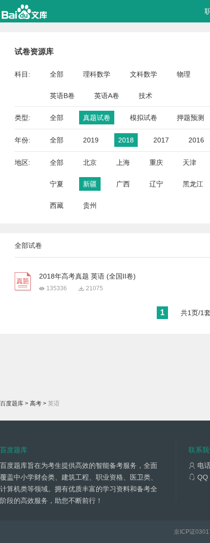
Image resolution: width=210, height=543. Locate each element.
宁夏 (56, 184)
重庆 (156, 162)
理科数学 (96, 74)
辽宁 (156, 184)
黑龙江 (193, 184)
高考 (36, 403)
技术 (145, 96)
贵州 (90, 205)
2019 (91, 140)
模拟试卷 (143, 117)
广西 (123, 184)
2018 (126, 140)
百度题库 (11, 403)
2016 (196, 140)
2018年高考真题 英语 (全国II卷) (87, 276)
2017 (161, 140)
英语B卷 (62, 96)
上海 (123, 162)
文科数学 (143, 74)
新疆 (90, 184)
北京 (90, 162)
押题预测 (190, 117)
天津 (189, 162)
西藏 (56, 205)
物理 (183, 74)
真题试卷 (96, 117)
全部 (56, 74)
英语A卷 (106, 96)
